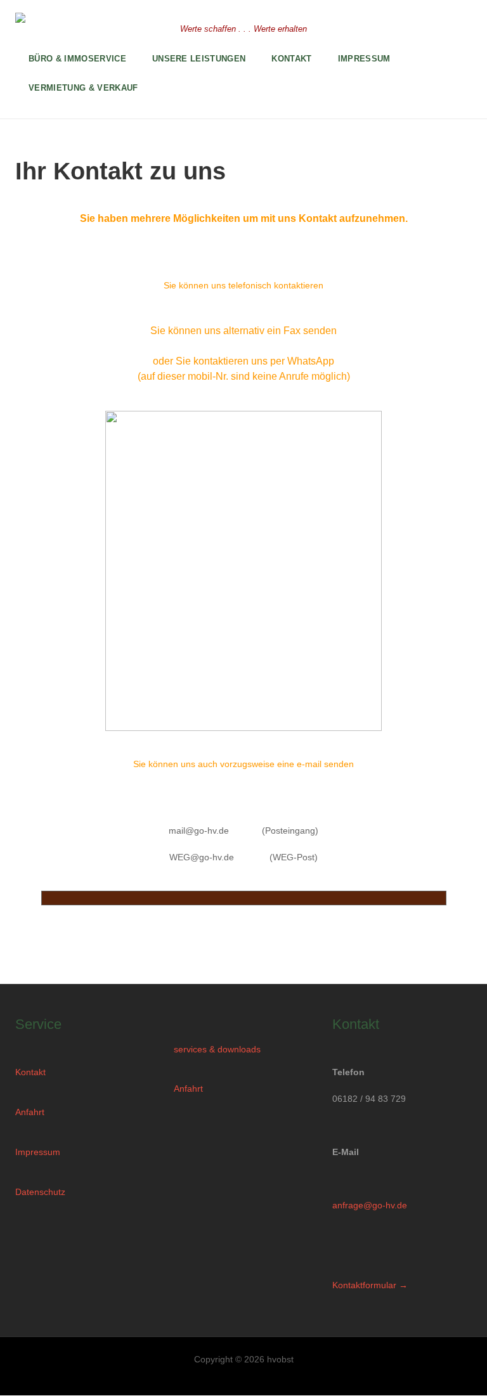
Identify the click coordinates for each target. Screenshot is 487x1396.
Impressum (37, 1152)
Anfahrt (29, 1112)
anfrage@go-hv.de (369, 1205)
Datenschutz (40, 1192)
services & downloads (217, 1049)
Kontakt (30, 1072)
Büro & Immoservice (77, 58)
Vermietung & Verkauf (83, 88)
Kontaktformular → (370, 1285)
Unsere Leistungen (199, 58)
